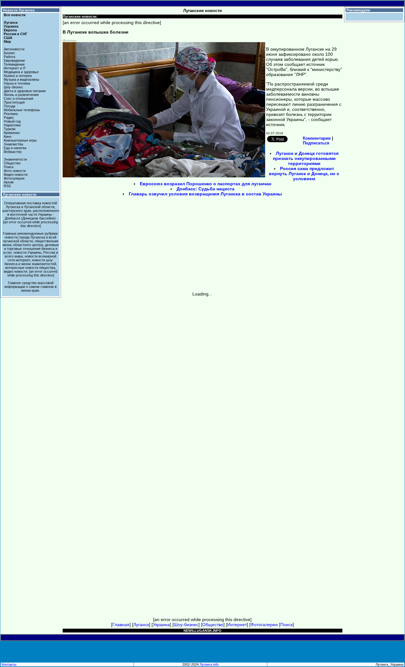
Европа (10, 30)
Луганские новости (19, 194)
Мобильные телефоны (22, 110)
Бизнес (9, 53)
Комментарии (317, 138)
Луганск (11, 22)
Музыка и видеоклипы (21, 79)
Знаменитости (15, 159)
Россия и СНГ (15, 34)
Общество (12, 163)
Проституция (14, 102)
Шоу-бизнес (13, 87)
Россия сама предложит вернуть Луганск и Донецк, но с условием (304, 173)
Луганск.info (209, 664)
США (8, 38)
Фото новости (15, 171)
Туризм (10, 129)
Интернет (237, 624)
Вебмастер (13, 152)
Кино (7, 136)
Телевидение (14, 64)
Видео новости (16, 174)
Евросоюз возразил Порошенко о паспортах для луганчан (205, 183)
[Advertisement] (149, 246)
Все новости (15, 15)
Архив (9, 182)
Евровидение (14, 60)
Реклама (11, 114)
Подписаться (316, 143)
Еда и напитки (15, 148)
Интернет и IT (15, 68)
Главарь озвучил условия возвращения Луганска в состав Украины (205, 193)
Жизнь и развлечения (21, 95)
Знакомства (13, 144)
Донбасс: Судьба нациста (205, 188)
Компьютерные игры (20, 140)
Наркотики (12, 125)
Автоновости (14, 49)
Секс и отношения (18, 98)
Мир (7, 41)
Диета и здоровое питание (25, 91)
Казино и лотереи (18, 76)
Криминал (12, 133)
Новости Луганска (18, 10)
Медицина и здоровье (21, 72)
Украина (11, 26)
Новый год (12, 121)
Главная (120, 624)
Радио (9, 117)
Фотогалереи (14, 178)
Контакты (9, 664)
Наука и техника (17, 83)
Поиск (9, 167)
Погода (9, 106)
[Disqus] (203, 375)
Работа (9, 57)
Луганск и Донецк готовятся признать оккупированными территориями (306, 158)
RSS (7, 186)
